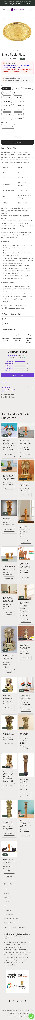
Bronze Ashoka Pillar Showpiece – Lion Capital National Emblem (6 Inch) (25, 823)
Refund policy (12, 1013)
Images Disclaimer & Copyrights (14, 927)
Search (6, 889)
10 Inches (6, 97)
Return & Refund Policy (11, 918)
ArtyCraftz (9, 1010)
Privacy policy (29, 1010)
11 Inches (18, 97)
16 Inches (6, 110)
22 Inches (18, 118)
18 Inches (6, 114)
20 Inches (6, 118)
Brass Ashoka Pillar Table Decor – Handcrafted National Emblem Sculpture (25, 605)
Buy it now (18, 142)
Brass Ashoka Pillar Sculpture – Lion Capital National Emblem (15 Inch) (8, 599)
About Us (7, 893)
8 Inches (6, 93)
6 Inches (17, 88)
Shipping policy (24, 1016)
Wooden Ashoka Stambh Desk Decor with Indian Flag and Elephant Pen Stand (9, 567)
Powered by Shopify (18, 1010)
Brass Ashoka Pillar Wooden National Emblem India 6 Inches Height (8, 774)
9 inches (17, 93)
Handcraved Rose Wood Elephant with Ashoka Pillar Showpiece (9, 862)
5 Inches (6, 88)
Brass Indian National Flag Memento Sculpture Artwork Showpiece (9, 443)
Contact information (23, 1013)
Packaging (7, 910)
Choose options (26, 541)
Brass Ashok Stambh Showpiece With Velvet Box (8, 697)
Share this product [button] (9, 329)
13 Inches (18, 101)
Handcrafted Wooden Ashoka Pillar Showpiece (25, 528)
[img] (5, 387)
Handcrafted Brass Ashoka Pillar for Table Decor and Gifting (8, 658)
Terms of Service (9, 923)
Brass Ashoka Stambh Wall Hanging (24, 734)
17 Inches (18, 110)
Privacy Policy (8, 914)
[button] (4, 9)
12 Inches (6, 101)
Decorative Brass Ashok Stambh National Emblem (8, 822)
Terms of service (13, 1016)
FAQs (5, 906)
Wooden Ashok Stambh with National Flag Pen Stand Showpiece (25, 565)
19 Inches (18, 114)
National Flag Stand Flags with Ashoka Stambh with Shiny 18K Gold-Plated (25, 698)
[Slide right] (22, 51)
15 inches (18, 105)
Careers (6, 901)
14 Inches (6, 105)
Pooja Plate (26, 155)
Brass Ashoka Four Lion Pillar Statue (25, 484)
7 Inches (28, 88)
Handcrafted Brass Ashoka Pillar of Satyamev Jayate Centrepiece (25, 646)
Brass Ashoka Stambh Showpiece (8, 733)
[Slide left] (13, 51)
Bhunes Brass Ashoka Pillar (7, 519)
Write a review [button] (17, 375)
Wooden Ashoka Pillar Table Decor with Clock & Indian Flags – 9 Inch (25, 443)
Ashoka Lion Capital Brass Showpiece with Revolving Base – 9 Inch (9, 477)
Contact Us (7, 897)
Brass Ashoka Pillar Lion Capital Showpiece (25, 781)
